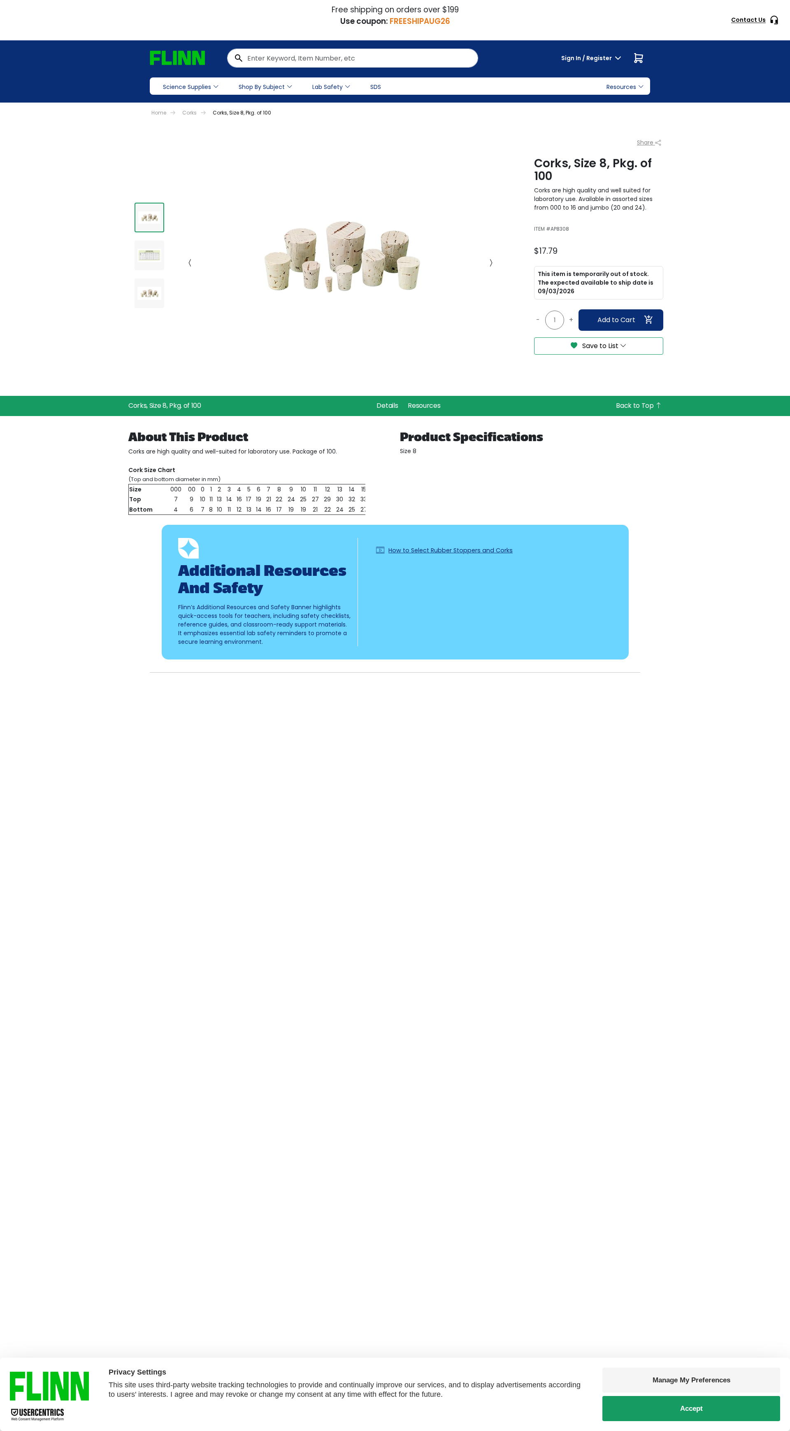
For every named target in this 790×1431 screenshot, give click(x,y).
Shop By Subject (262, 87)
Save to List (600, 346)
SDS (375, 87)
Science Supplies (187, 87)
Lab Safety (327, 87)
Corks (189, 112)
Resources (424, 405)
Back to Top (635, 405)
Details (387, 405)
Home (158, 112)
